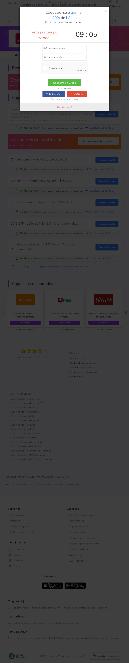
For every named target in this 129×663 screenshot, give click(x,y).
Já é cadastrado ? (64, 107)
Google (78, 93)
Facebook (55, 93)
